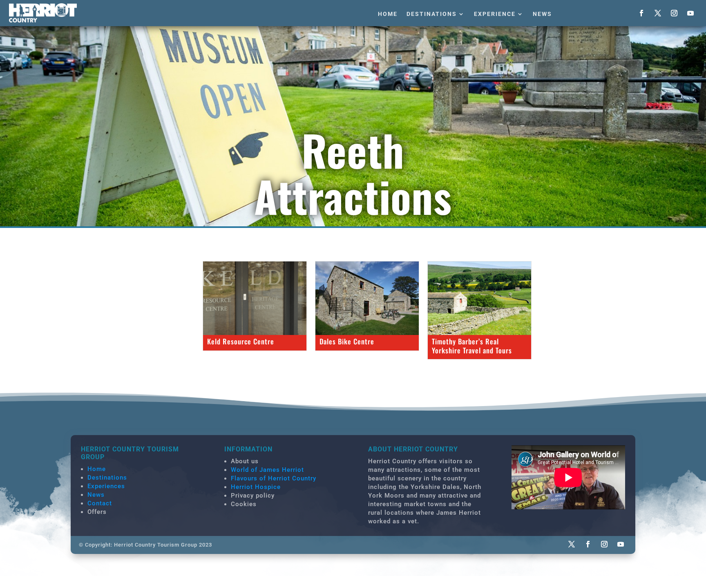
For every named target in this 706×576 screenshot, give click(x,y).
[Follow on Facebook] (641, 13)
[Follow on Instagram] (674, 13)
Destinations (432, 14)
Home (388, 14)
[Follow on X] (657, 13)
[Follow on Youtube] (690, 13)
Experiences (106, 486)
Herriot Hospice (256, 487)
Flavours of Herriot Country (273, 478)
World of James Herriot (267, 469)
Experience (495, 14)
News (542, 14)
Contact (99, 503)
